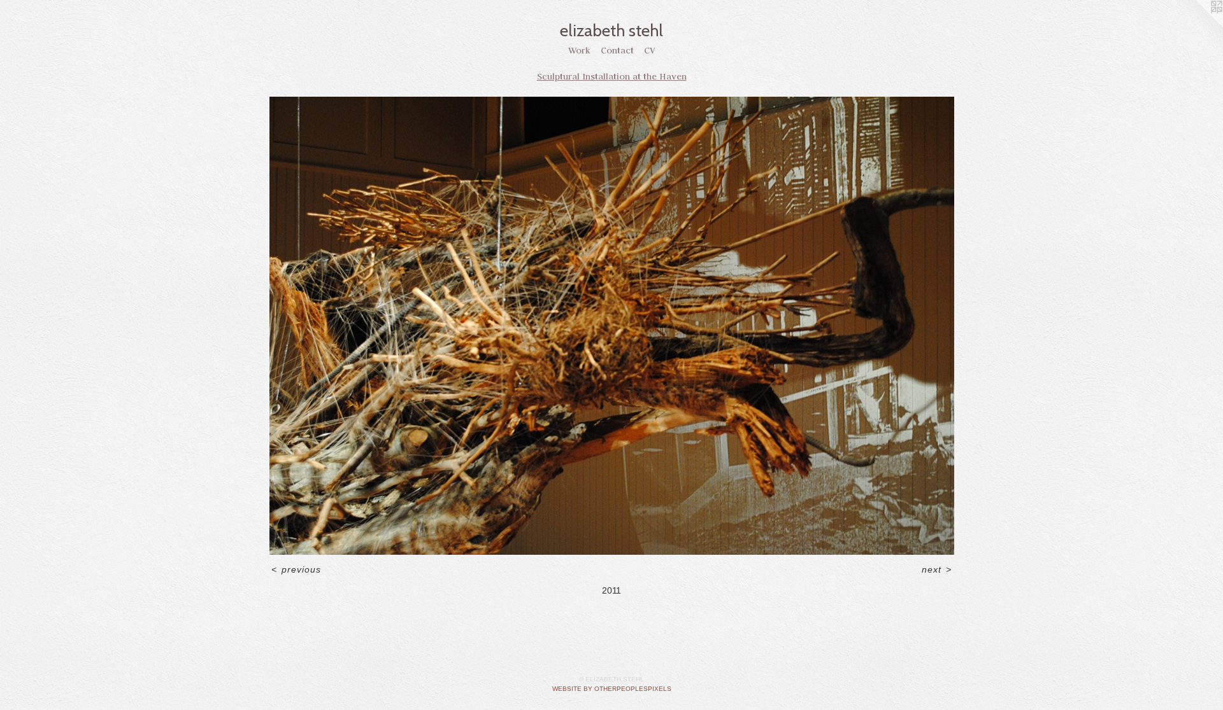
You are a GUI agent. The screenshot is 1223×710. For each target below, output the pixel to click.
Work (579, 50)
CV (649, 50)
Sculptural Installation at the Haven (612, 76)
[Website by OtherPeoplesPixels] (1197, 25)
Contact (617, 50)
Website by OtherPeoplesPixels (611, 688)
